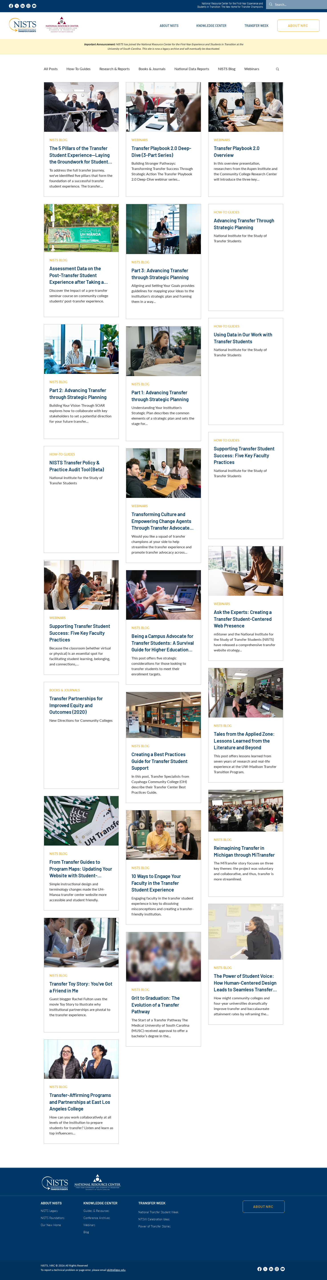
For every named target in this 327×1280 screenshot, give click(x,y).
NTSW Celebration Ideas (154, 1219)
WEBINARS (139, 140)
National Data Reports (191, 69)
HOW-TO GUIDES (226, 212)
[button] (169, 26)
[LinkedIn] (22, 6)
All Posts (51, 69)
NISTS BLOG (58, 140)
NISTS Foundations (53, 1218)
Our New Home (51, 1225)
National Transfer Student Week (158, 1212)
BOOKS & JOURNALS (64, 690)
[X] (17, 6)
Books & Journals (152, 69)
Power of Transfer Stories (154, 1226)
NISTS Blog (226, 69)
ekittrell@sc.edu (116, 1270)
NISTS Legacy (49, 1211)
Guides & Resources (96, 1211)
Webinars (251, 69)
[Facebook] (11, 6)
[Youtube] (34, 6)
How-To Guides (79, 69)
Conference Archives (96, 1218)
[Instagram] (28, 6)
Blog (86, 1232)
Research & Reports (114, 69)
